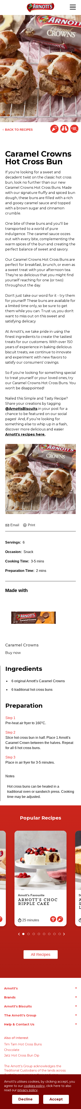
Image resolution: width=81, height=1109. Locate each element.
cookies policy (34, 1086)
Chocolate (11, 1050)
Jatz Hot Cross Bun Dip (21, 1055)
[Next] (64, 934)
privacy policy (27, 1090)
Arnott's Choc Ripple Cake (37, 902)
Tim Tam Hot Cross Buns (23, 1044)
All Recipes (40, 954)
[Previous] (19, 934)
